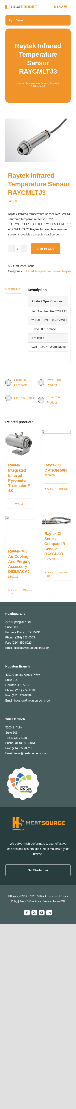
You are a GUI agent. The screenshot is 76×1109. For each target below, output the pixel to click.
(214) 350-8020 (21, 642)
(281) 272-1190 (25, 690)
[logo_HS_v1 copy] (38, 817)
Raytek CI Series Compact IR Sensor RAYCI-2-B (54, 543)
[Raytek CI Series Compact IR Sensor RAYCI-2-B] (56, 522)
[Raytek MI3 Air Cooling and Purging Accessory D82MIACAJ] (19, 530)
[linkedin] (49, 912)
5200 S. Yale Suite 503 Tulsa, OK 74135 (16, 733)
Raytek (53, 83)
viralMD (61, 901)
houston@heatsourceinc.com (33, 700)
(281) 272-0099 (21, 695)
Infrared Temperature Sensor (32, 83)
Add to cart (45, 248)
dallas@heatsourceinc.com (31, 648)
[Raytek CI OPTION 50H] (56, 444)
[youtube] (42, 912)
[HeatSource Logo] (21, 6)
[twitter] (34, 912)
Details (21, 504)
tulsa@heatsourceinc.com (31, 753)
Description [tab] (12, 289)
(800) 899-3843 (25, 743)
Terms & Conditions (30, 901)
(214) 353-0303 (25, 637)
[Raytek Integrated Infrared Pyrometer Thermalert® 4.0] (19, 444)
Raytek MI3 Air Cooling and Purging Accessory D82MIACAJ (19, 561)
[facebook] (27, 912)
